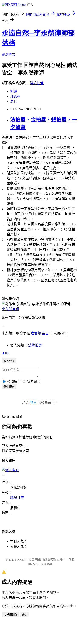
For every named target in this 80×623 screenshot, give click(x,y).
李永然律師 (10, 309)
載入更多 (9, 360)
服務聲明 (46, 564)
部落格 (15, 96)
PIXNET (20, 559)
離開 (24, 614)
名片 (13, 101)
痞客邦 (36, 333)
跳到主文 (8, 54)
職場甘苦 (37, 83)
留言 (45, 333)
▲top (5, 352)
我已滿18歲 (10, 614)
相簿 (13, 91)
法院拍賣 (35, 345)
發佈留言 (9, 386)
